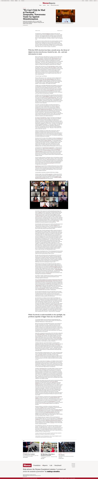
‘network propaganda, (41, 288)
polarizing (59, 138)
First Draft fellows (52, 66)
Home (40, 5)
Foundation (36, 465)
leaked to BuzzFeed (48, 140)
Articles (44, 5)
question (41, 178)
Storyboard (22, 0)
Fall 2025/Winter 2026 (55, 5)
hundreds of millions (58, 177)
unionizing (52, 422)
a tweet (48, 158)
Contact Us (91, 0)
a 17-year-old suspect (45, 403)
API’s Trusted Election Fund (51, 97)
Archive (83, 0)
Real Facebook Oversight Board (48, 147)
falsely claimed (58, 409)
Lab (19, 0)
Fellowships (12, 0)
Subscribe (86, 0)
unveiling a (42, 407)
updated (40, 212)
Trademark (65, 478)
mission (54, 67)
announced (55, 225)
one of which (40, 354)
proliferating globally (58, 269)
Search (95, 0)
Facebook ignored (52, 401)
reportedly (50, 174)
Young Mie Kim (43, 117)
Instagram (73, 465)
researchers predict (48, 272)
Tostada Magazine (46, 96)
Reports (16, 0)
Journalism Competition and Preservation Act (44, 109)
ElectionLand (42, 368)
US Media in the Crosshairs (29, 454)
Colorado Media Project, (41, 334)
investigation (47, 33)
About (48, 5)
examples (40, 80)
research (38, 117)
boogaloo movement (57, 267)
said (51, 87)
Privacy (68, 478)
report (57, 105)
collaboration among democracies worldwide (53, 420)
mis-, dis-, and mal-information (48, 79)
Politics (24, 8)
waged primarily (38, 285)
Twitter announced (39, 215)
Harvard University (61, 478)
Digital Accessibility (72, 478)
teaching (55, 304)
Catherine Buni (26, 25)
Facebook (73, 466)
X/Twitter (73, 464)
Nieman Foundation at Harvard (5, 0)
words (45, 256)
